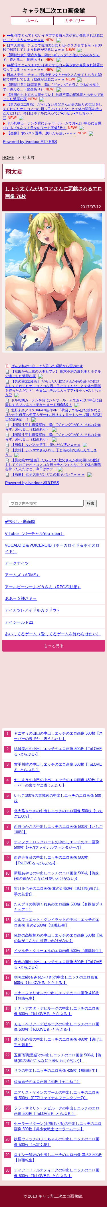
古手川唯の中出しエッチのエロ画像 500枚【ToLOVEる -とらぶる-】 (58, 767)
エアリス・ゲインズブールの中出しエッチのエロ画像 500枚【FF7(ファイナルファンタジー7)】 (56, 1095)
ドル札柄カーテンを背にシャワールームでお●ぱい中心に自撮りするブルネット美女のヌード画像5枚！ (52, 125)
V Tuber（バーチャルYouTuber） (34, 533)
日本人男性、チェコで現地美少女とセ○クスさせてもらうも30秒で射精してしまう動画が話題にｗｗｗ (52, 47)
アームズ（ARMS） (22, 575)
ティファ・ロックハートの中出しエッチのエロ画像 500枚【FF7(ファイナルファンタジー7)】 (56, 845)
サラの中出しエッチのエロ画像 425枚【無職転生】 (56, 1070)
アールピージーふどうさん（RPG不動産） (43, 587)
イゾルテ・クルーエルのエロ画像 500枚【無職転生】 (58, 951)
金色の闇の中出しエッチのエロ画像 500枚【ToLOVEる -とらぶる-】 (58, 964)
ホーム (32, 21)
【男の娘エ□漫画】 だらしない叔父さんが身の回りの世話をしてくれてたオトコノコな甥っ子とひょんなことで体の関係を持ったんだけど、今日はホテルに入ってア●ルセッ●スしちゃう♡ (52, 111)
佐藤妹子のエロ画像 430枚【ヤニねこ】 (47, 1081)
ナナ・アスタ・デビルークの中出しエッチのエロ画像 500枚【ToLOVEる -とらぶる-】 (56, 1011)
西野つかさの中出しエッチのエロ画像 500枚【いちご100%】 (58, 829)
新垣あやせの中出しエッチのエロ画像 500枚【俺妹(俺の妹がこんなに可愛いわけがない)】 (56, 876)
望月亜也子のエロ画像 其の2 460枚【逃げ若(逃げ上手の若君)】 (57, 891)
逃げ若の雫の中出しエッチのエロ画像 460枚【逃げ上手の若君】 (58, 1042)
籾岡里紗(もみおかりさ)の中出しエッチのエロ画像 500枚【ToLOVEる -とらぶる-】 (56, 980)
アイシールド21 (19, 622)
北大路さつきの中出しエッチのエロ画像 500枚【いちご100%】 (58, 813)
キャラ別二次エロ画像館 (53, 10)
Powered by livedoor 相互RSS (30, 141)
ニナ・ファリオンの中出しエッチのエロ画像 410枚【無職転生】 (56, 995)
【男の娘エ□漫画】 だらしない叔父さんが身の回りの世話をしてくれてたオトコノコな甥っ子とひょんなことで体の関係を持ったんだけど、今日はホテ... (53, 464)
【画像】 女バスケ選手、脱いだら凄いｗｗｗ (41, 133)
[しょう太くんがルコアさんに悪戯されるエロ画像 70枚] (53, 349)
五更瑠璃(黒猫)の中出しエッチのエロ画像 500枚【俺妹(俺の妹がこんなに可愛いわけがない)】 (57, 1058)
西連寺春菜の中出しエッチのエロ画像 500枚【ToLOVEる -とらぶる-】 (51, 860)
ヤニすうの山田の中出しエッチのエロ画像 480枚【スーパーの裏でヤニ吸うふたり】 (58, 782)
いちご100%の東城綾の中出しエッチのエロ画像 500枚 (57, 798)
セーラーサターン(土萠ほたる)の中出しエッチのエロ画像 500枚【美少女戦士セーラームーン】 (58, 1126)
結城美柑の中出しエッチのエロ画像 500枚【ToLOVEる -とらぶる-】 (58, 751)
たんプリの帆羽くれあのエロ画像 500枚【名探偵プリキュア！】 (58, 907)
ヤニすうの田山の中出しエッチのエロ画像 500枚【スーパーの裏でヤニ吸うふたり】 (58, 736)
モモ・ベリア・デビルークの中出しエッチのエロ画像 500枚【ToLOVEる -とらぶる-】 (56, 1027)
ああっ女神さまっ (21, 599)
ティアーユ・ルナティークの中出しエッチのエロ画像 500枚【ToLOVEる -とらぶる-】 (56, 1173)
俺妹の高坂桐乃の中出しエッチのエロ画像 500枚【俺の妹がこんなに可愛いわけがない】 (58, 938)
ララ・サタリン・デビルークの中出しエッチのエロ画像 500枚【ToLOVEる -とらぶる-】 (56, 1111)
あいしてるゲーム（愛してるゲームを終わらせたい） (53, 634)
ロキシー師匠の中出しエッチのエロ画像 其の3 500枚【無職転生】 (58, 1157)
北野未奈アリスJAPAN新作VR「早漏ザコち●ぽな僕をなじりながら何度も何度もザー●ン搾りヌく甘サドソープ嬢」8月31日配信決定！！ (53, 414)
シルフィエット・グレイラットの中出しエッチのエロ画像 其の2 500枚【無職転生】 (56, 922)
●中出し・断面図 (20, 521)
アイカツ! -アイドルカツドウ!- (32, 610)
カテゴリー (75, 21)
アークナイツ (17, 563)
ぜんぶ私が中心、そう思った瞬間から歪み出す (47, 366)
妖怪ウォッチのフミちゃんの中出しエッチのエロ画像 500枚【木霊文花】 (56, 1142)
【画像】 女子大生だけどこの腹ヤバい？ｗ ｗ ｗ (48, 475)
